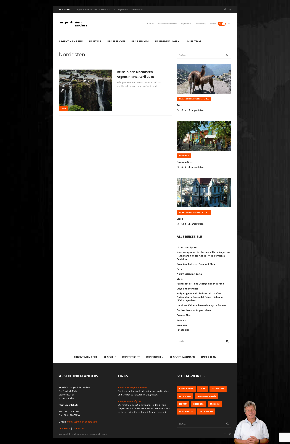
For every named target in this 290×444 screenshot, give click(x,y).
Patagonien (183, 329)
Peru (179, 105)
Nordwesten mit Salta (189, 273)
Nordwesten (186, 411)
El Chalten (185, 396)
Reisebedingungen (167, 41)
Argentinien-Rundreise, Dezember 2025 (94, 9)
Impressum (186, 23)
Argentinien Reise (71, 41)
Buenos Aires (184, 162)
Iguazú (183, 404)
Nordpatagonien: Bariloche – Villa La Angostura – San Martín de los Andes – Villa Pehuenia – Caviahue (203, 256)
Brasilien (182, 324)
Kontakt (150, 23)
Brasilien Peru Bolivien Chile (194, 99)
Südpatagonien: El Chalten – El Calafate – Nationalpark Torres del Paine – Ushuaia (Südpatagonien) (200, 297)
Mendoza (198, 404)
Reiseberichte (116, 41)
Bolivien (181, 319)
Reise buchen (140, 41)
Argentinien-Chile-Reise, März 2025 (134, 9)
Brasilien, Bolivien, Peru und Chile (196, 263)
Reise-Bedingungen (182, 357)
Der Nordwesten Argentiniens (194, 310)
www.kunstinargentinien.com (133, 387)
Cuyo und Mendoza (187, 288)
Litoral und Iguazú (187, 247)
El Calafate (218, 388)
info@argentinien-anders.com (81, 421)
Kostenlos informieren (167, 23)
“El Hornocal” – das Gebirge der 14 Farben (200, 283)
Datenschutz (200, 23)
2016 (63, 108)
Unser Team (193, 41)
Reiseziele (95, 41)
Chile (180, 218)
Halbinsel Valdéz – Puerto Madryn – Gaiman (202, 305)
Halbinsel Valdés (206, 396)
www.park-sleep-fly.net (129, 401)
